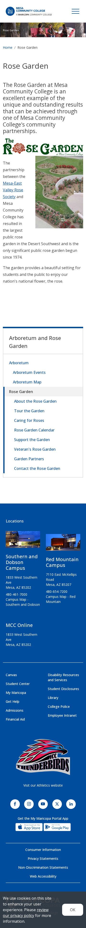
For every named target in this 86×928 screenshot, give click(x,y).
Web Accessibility (43, 876)
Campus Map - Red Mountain (60, 599)
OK (72, 909)
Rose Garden (21, 391)
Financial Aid (15, 719)
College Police (59, 706)
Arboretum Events (29, 372)
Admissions (14, 710)
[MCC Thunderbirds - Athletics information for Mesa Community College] (43, 757)
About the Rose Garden (35, 401)
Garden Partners (29, 458)
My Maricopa (16, 692)
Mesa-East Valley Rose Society (13, 190)
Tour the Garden (29, 410)
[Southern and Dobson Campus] (23, 541)
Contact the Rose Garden (37, 468)
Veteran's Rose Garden (35, 449)
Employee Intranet (62, 715)
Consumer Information (43, 849)
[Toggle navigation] (75, 11)
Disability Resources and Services (63, 677)
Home (7, 47)
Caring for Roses (29, 420)
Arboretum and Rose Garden (35, 341)
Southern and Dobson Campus (22, 562)
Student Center (18, 683)
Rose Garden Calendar (34, 430)
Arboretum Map (27, 382)
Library (53, 697)
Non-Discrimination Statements (43, 867)
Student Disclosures (63, 688)
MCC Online (19, 625)
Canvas (11, 675)
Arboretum (19, 362)
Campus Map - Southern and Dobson (23, 602)
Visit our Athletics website (43, 785)
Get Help (12, 701)
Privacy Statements (43, 858)
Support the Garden (32, 439)
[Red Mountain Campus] (63, 544)
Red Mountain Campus (62, 562)
